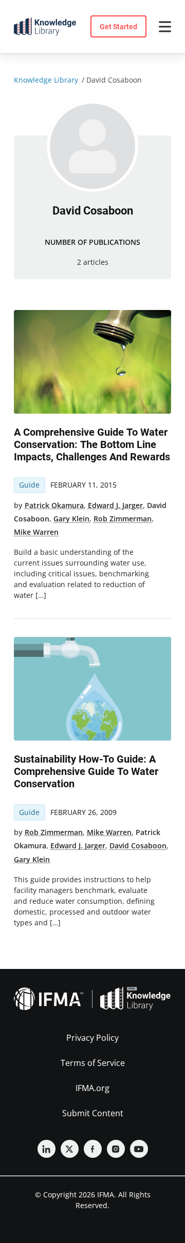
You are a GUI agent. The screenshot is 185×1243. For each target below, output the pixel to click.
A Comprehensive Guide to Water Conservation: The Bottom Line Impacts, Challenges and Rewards (92, 444)
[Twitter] (70, 1149)
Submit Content (92, 1113)
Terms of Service (93, 1063)
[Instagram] (116, 1149)
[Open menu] (165, 27)
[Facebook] (93, 1149)
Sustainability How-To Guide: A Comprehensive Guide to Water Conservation (86, 771)
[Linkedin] (46, 1149)
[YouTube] (139, 1149)
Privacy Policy (92, 1037)
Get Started (118, 27)
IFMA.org (92, 1088)
